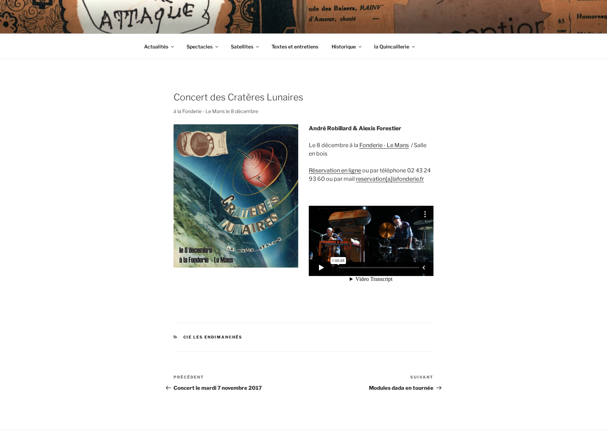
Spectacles (200, 47)
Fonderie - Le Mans (384, 145)
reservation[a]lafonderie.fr (390, 179)
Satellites (242, 47)
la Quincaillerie (391, 47)
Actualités (156, 47)
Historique (344, 47)
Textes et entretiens (295, 47)
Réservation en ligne (335, 170)
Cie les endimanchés (213, 337)
